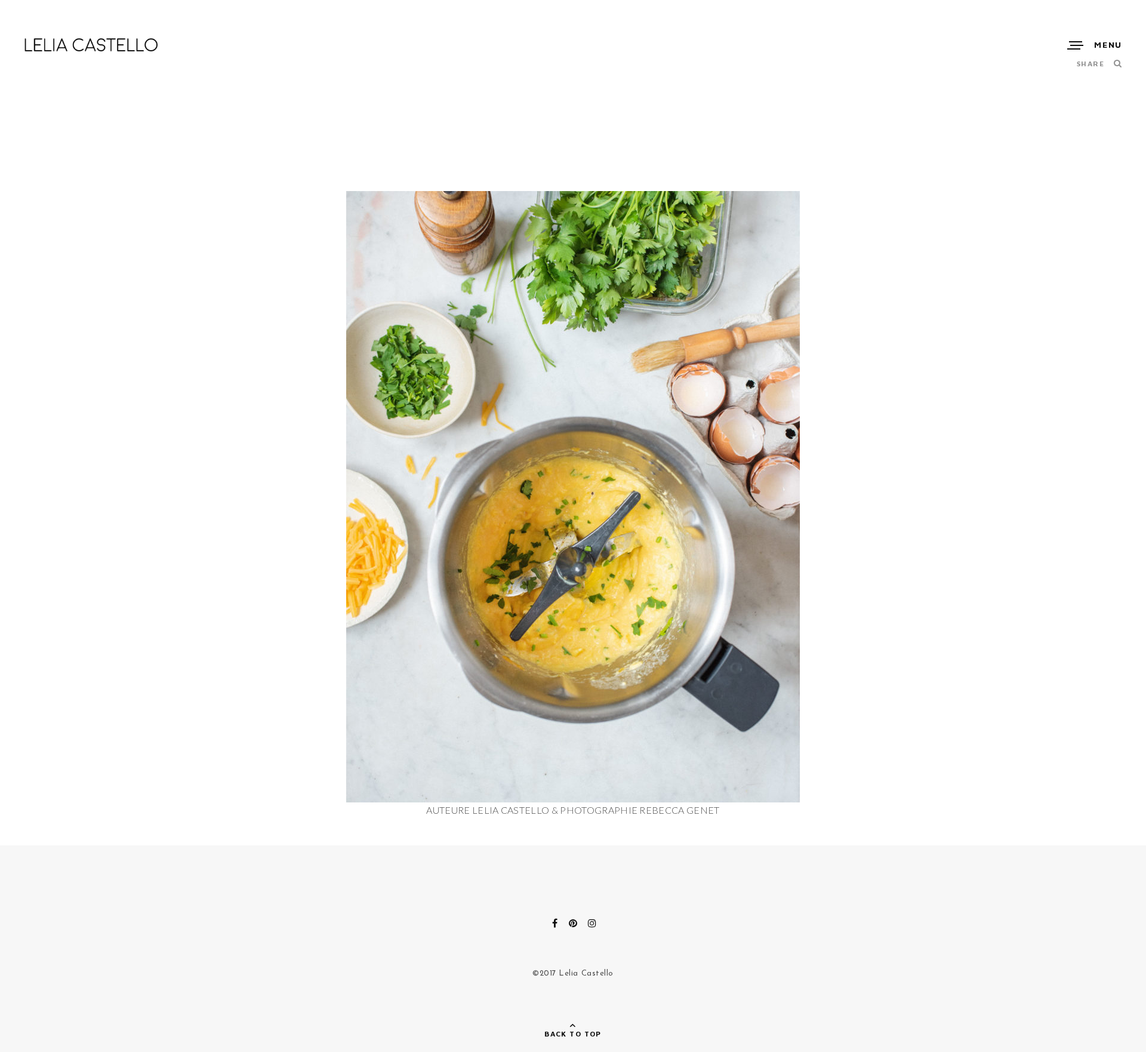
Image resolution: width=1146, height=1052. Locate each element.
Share (1090, 63)
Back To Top (573, 1033)
